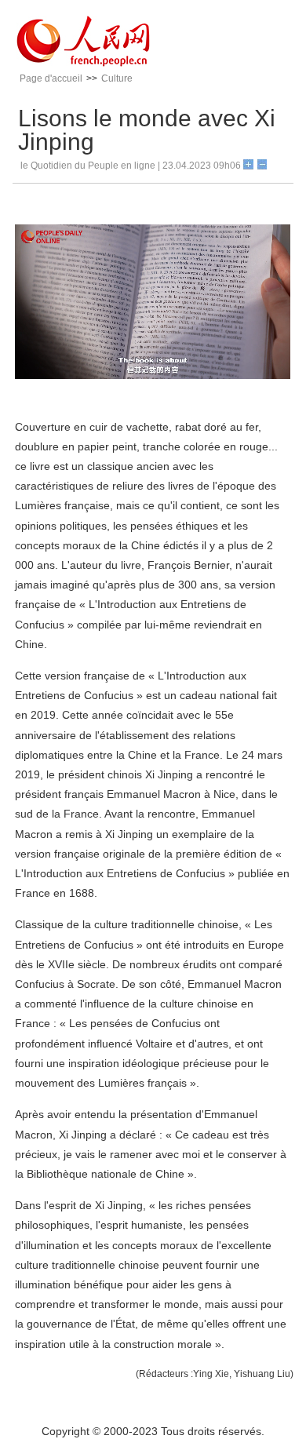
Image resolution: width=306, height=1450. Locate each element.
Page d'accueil (51, 78)
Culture (117, 78)
